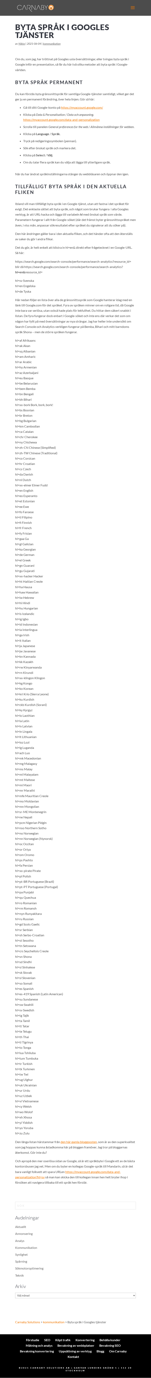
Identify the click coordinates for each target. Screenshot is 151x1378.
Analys (19, 1241)
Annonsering (24, 1233)
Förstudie (32, 1340)
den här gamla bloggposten (79, 1142)
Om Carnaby (118, 1351)
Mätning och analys (39, 1345)
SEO (47, 1340)
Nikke (21, 43)
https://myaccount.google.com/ (82, 107)
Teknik (19, 1275)
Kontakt (73, 1357)
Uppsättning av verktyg (75, 1351)
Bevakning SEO (110, 1345)
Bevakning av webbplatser (75, 1345)
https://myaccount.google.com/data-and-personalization (61, 119)
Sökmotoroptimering (29, 1268)
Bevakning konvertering (37, 1351)
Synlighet (21, 1254)
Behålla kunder (110, 1340)
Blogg (100, 1351)
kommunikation (52, 43)
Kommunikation (26, 1247)
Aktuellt (20, 1227)
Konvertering (85, 1340)
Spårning (21, 1261)
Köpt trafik (63, 1340)
